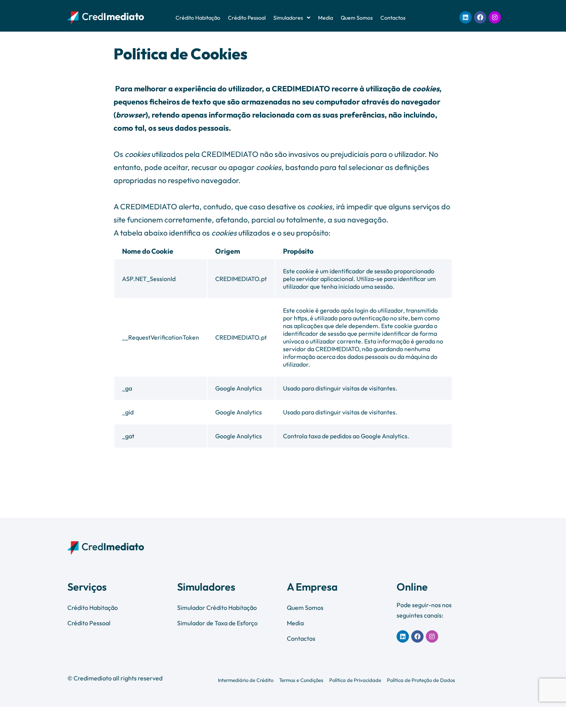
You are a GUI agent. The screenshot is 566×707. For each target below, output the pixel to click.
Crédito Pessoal (247, 17)
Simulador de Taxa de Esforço (217, 623)
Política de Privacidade (355, 680)
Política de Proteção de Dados (421, 680)
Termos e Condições (301, 680)
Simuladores (288, 17)
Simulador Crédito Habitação (217, 607)
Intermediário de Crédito (245, 680)
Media (325, 17)
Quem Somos (357, 17)
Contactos (392, 17)
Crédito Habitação (198, 17)
